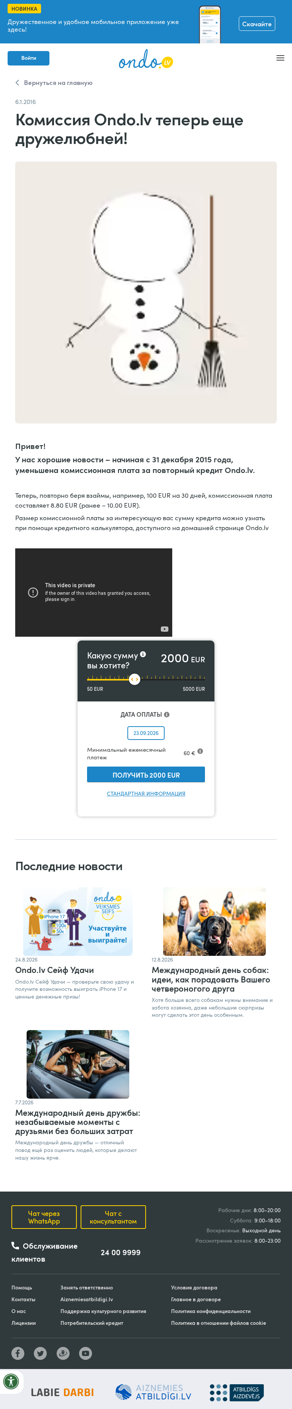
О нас (18, 1311)
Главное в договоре (196, 1299)
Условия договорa (194, 1287)
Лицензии (23, 1322)
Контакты (23, 1299)
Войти (28, 57)
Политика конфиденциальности (211, 1311)
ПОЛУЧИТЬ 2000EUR (146, 775)
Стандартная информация (146, 793)
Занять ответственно (86, 1287)
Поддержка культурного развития (103, 1311)
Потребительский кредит (91, 1322)
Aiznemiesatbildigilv (86, 1299)
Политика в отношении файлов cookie (218, 1322)
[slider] (134, 679)
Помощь (21, 1287)
